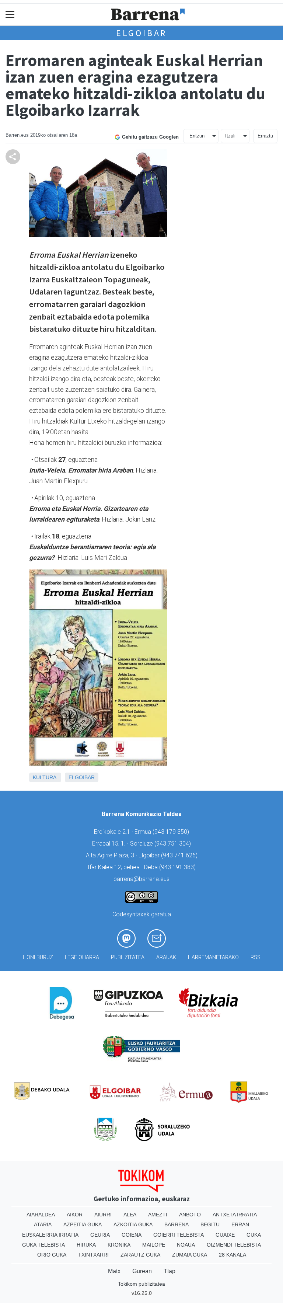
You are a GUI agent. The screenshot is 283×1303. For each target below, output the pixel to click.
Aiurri (103, 1214)
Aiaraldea (41, 1214)
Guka (254, 1235)
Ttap (169, 1271)
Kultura (44, 777)
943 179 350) (171, 831)
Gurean (142, 1271)
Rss (256, 957)
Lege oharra (82, 957)
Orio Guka (51, 1255)
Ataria (43, 1224)
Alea (129, 1214)
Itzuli (230, 136)
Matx (114, 1271)
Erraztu (265, 136)
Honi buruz (38, 957)
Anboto (190, 1214)
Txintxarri (93, 1255)
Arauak (166, 957)
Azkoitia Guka (133, 1224)
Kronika (119, 1245)
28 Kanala (232, 1255)
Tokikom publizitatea (141, 1284)
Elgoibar (141, 33)
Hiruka (86, 1245)
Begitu (210, 1224)
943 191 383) (178, 867)
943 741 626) (180, 855)
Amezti (157, 1214)
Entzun (197, 136)
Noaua (186, 1245)
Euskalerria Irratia (50, 1235)
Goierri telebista (178, 1235)
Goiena (132, 1235)
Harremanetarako (213, 957)
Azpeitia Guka (82, 1224)
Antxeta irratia (235, 1214)
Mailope (153, 1245)
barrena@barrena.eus (141, 878)
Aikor (75, 1214)
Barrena (176, 1224)
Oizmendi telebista (234, 1245)
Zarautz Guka (140, 1255)
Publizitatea (127, 957)
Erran (240, 1224)
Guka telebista (43, 1245)
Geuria (100, 1235)
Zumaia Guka (189, 1255)
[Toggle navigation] (10, 14)
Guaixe (225, 1235)
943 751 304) (173, 843)
